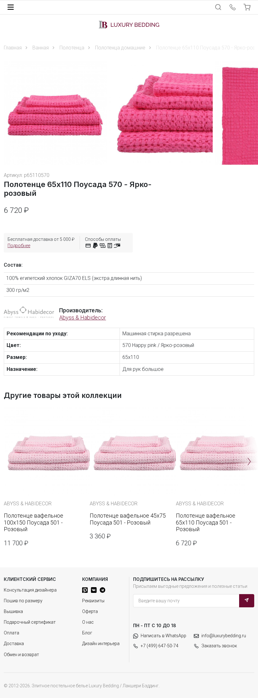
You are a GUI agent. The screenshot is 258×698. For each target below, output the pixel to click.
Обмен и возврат (21, 654)
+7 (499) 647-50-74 (159, 645)
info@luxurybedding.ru (223, 635)
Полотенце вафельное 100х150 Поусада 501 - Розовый (33, 522)
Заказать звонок (219, 646)
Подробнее (19, 245)
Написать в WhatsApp (163, 635)
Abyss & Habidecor (82, 317)
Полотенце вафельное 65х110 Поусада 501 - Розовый (205, 522)
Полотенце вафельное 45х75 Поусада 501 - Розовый (128, 519)
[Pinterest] (85, 590)
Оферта (90, 611)
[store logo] (129, 24)
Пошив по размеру (23, 600)
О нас (88, 622)
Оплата (11, 632)
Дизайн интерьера (101, 643)
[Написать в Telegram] (102, 590)
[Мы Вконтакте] (94, 590)
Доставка (14, 643)
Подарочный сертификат (30, 622)
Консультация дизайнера (30, 590)
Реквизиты (93, 600)
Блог (87, 632)
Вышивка (13, 611)
